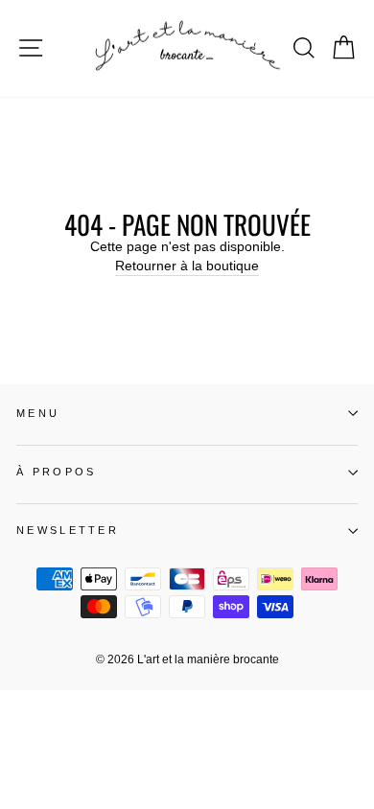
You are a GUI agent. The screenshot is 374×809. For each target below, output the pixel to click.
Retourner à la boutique (187, 266)
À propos (56, 471)
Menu (37, 413)
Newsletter (67, 530)
